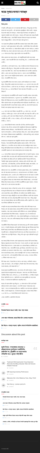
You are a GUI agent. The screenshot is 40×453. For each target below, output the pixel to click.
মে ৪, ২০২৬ (4, 320)
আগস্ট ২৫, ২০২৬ (5, 312)
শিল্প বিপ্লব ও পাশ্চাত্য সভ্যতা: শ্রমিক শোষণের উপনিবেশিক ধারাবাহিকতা (19, 325)
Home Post (9, 8)
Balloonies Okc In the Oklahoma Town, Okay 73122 (21, 378)
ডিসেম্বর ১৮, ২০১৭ (5, 15)
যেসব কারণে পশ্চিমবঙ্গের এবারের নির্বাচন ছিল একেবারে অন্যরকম (17, 318)
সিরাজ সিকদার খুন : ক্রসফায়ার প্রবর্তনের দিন (16, 384)
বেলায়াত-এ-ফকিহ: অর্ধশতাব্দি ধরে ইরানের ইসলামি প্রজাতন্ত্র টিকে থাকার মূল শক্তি (20, 421)
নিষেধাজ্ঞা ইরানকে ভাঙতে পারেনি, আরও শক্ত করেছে (14, 310)
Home (2, 8)
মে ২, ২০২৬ (4, 328)
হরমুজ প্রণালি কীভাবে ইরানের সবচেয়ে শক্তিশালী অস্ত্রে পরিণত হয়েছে (17, 415)
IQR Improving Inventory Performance (17, 372)
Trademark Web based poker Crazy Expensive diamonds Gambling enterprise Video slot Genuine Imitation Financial (21, 363)
